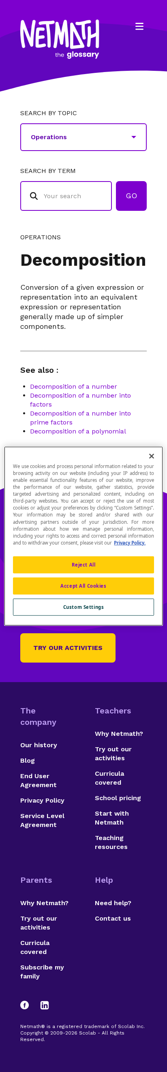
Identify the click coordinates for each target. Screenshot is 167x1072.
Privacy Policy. (130, 542)
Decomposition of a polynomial (78, 431)
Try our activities (68, 648)
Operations (40, 237)
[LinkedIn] (44, 1005)
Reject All (84, 564)
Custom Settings (83, 607)
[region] (83, 536)
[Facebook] (28, 1005)
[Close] (152, 456)
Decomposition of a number (73, 386)
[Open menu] (139, 26)
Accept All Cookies (83, 585)
